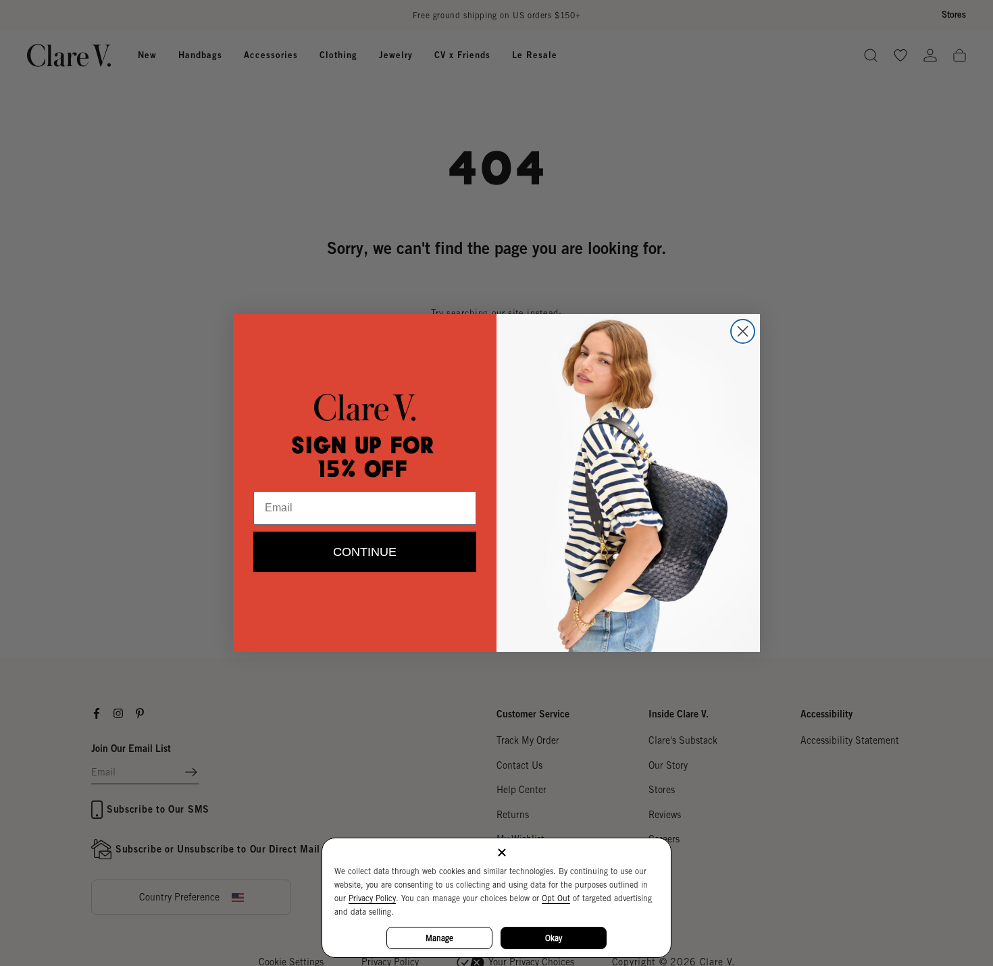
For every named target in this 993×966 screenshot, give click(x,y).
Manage (439, 938)
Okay (553, 938)
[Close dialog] (743, 331)
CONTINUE (365, 552)
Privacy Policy (372, 898)
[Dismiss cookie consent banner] (502, 853)
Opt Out (556, 898)
